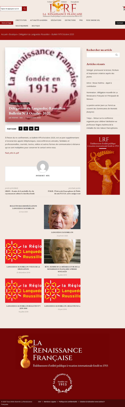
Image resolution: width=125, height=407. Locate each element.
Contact (120, 23)
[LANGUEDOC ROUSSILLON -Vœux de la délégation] (23, 251)
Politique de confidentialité (68, 402)
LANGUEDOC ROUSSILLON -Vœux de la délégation (23, 268)
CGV (39, 402)
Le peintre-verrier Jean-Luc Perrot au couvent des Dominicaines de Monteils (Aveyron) (102, 108)
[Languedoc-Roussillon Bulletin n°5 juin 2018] (23, 290)
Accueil (4, 34)
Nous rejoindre (22, 26)
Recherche (24, 8)
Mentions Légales (49, 402)
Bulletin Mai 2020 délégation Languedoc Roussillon (23, 207)
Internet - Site (17, 117)
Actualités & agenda (38, 20)
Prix (81, 20)
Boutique (36, 26)
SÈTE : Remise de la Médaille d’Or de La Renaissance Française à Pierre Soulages (62, 269)
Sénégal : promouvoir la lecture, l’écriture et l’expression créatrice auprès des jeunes (103, 73)
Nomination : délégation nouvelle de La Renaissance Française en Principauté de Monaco (103, 95)
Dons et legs (6, 23)
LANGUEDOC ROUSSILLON (62, 232)
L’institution (21, 20)
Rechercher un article (99, 50)
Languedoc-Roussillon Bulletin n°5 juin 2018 (23, 307)
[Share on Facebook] (20, 128)
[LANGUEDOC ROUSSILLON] (62, 217)
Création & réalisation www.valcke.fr (92, 402)
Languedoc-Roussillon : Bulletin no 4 (62, 306)
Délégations (56, 20)
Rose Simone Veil (93, 20)
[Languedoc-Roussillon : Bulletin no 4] (62, 290)
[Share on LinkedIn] (31, 128)
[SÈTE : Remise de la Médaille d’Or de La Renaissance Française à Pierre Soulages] (62, 251)
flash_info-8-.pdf (12, 153)
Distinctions (70, 20)
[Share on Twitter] (25, 128)
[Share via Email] (36, 128)
